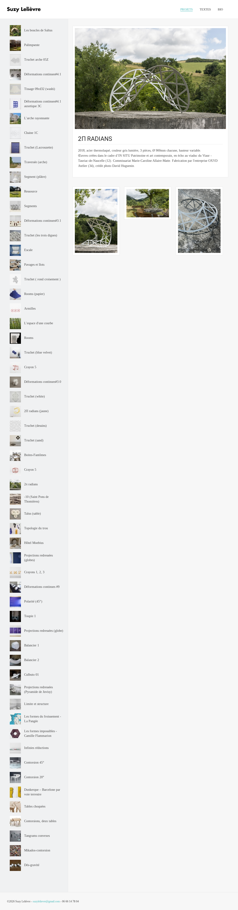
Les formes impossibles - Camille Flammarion (40, 733)
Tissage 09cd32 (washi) (39, 89)
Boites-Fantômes (35, 455)
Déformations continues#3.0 (42, 382)
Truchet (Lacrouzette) (38, 147)
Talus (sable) (32, 513)
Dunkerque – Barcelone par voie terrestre (42, 792)
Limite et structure (36, 704)
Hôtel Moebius (33, 543)
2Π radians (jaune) (36, 411)
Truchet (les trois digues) (40, 235)
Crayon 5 (30, 367)
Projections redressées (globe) (43, 630)
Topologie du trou (36, 528)
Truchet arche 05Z (36, 59)
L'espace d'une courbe (38, 323)
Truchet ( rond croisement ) (42, 279)
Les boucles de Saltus (38, 30)
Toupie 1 (30, 616)
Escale (28, 250)
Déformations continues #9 (42, 587)
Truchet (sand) (33, 440)
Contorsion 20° (34, 777)
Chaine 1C (31, 133)
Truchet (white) (34, 396)
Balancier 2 (31, 660)
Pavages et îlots (34, 264)
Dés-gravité (31, 865)
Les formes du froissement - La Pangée (42, 719)
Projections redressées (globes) (38, 558)
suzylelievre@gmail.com (46, 901)
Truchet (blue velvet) (38, 352)
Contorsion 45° (34, 762)
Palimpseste (32, 45)
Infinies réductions (36, 748)
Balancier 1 (31, 645)
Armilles (30, 308)
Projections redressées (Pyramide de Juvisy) (38, 689)
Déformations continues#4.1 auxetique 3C (42, 104)
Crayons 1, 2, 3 (34, 572)
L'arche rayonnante (36, 118)
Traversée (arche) (35, 162)
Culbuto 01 (31, 674)
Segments (30, 206)
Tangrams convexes (37, 835)
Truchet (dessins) (35, 425)
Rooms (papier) (34, 294)
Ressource (30, 191)
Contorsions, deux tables (40, 821)
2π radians (31, 484)
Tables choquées (34, 806)
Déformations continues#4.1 (42, 74)
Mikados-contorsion (37, 850)
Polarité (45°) (33, 601)
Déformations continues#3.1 (42, 220)
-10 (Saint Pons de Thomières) (36, 499)
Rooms (28, 338)
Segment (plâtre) (35, 177)
